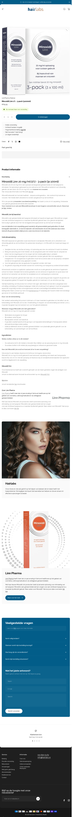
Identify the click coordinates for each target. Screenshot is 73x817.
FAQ (15, 628)
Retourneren (5, 764)
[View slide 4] (39, 741)
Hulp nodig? (66, 141)
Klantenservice (36, 735)
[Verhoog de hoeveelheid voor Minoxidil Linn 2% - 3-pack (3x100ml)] (12, 117)
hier (4, 208)
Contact (4, 777)
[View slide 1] (33, 741)
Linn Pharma (6, 393)
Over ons (22, 758)
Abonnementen (6, 772)
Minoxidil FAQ (45, 374)
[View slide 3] (37, 741)
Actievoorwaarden (25, 764)
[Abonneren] (38, 798)
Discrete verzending (8, 761)
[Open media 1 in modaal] (66, 30)
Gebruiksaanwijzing (25, 761)
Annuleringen (6, 766)
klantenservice (33, 291)
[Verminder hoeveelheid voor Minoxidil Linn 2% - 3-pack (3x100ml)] (4, 117)
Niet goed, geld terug (8, 769)
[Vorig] (2, 2)
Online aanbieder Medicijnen (25, 767)
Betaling (4, 758)
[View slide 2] (35, 741)
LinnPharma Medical (8, 98)
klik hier (31, 192)
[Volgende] (69, 2)
